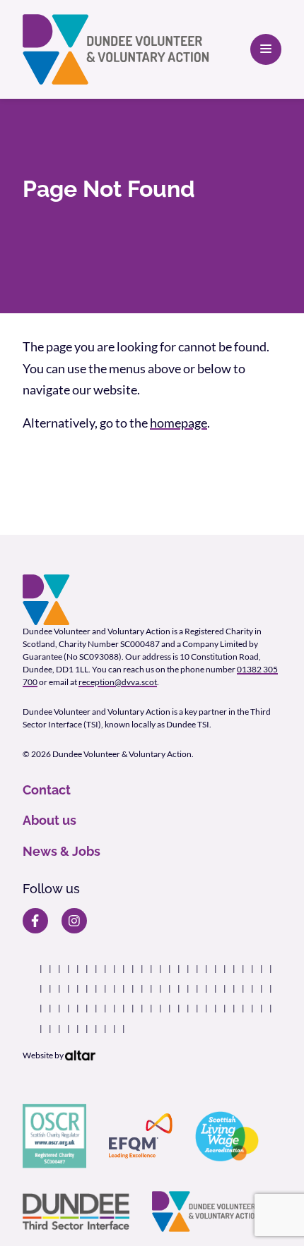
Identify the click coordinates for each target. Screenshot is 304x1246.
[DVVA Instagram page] (74, 920)
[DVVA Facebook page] (35, 920)
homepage (178, 422)
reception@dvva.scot (117, 682)
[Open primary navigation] (265, 49)
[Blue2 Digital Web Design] (80, 1055)
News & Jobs (61, 851)
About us (49, 820)
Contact (47, 789)
